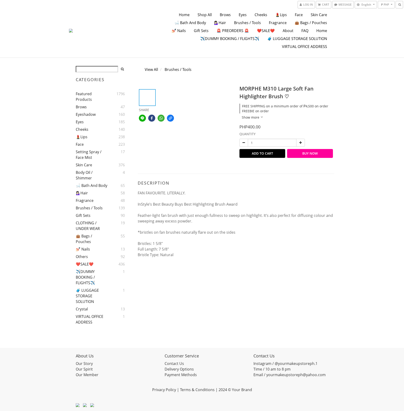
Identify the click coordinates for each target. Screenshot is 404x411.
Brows (225, 14)
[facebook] (151, 118)
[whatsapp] (161, 118)
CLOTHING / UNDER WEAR (88, 225)
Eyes (243, 14)
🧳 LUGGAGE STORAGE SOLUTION (297, 38)
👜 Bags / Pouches (311, 22)
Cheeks (261, 14)
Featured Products (84, 96)
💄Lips (281, 14)
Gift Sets (201, 30)
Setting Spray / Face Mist (88, 154)
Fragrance (278, 22)
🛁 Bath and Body (190, 22)
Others (82, 256)
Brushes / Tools (247, 22)
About (288, 30)
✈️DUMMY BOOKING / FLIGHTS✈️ (229, 38)
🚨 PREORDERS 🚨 (232, 30)
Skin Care (319, 14)
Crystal (82, 309)
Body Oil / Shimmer (84, 175)
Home (184, 14)
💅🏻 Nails (179, 30)
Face (299, 14)
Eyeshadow (86, 114)
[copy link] (170, 118)
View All (151, 69)
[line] (142, 118)
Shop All (205, 14)
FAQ (304, 30)
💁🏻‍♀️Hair (220, 22)
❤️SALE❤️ (266, 30)
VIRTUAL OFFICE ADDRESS (304, 46)
